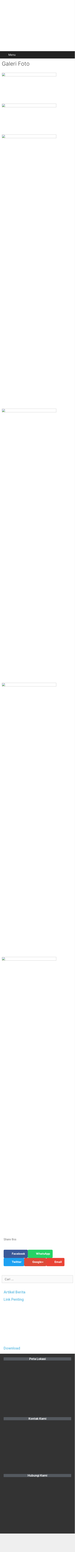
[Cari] (69, 54)
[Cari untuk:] (37, 1279)
